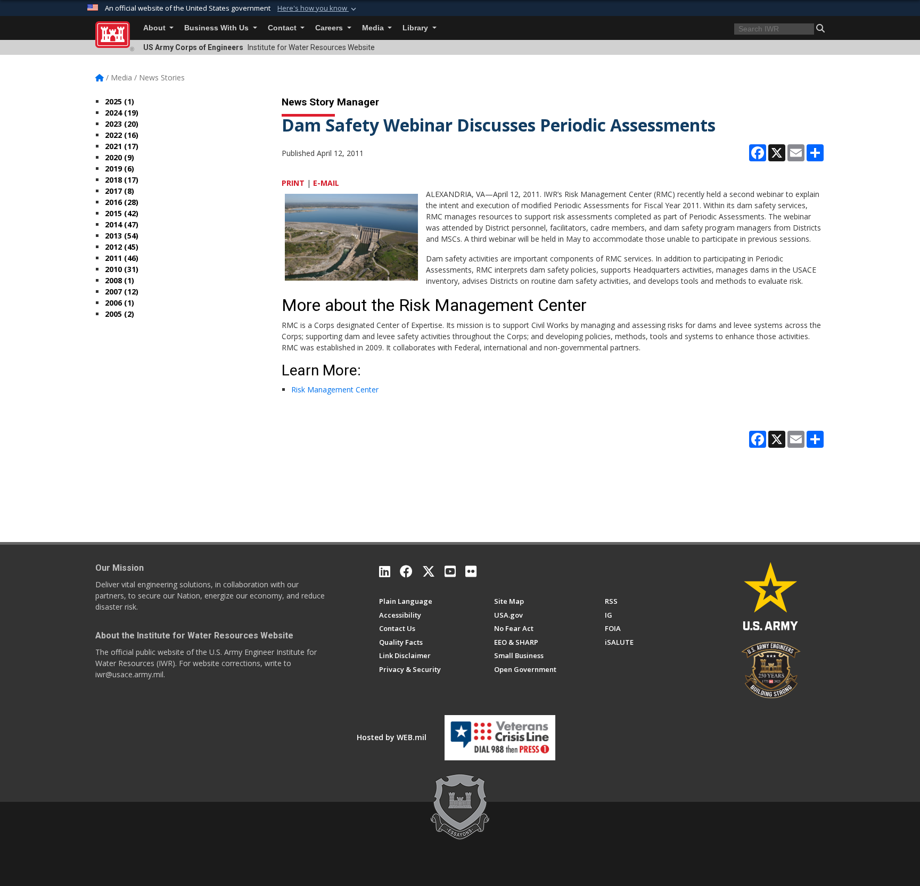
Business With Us (217, 28)
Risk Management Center (335, 389)
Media (374, 28)
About (155, 28)
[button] (317, 8)
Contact (283, 28)
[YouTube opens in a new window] (450, 571)
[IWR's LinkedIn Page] (384, 571)
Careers (330, 28)
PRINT (293, 183)
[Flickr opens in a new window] (471, 571)
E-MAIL (326, 183)
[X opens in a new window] (428, 571)
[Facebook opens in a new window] (406, 571)
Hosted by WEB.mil (391, 737)
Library (416, 28)
